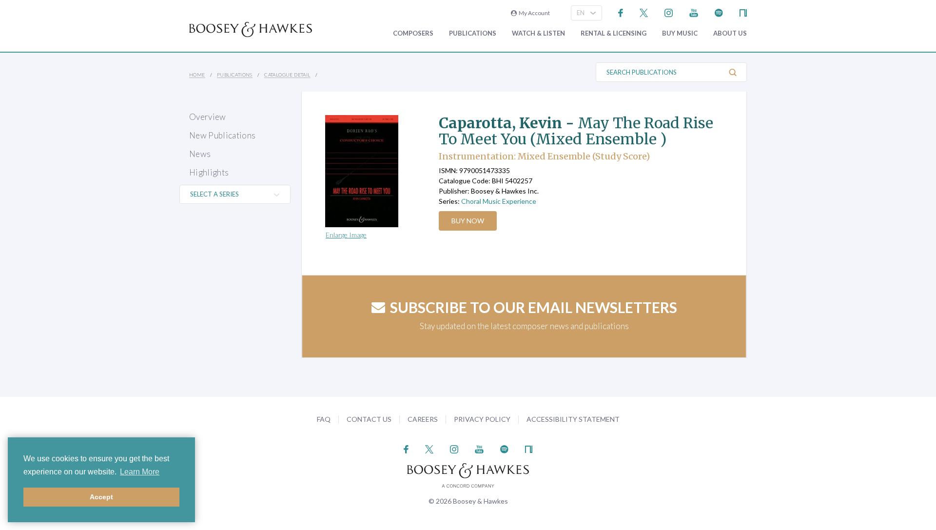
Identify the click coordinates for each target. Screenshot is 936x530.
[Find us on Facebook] (621, 12)
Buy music (680, 33)
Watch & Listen (538, 33)
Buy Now (467, 220)
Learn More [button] (139, 472)
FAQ (324, 419)
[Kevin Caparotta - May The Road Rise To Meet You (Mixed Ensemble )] (372, 171)
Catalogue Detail (287, 75)
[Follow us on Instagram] (668, 12)
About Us (730, 33)
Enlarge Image (346, 235)
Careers (423, 419)
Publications (472, 33)
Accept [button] (101, 497)
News (200, 154)
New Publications (222, 135)
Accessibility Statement (573, 419)
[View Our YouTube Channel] (693, 12)
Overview (207, 117)
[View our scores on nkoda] (743, 12)
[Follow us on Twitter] (644, 12)
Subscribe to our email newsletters (533, 307)
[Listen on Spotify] (719, 12)
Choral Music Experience (498, 201)
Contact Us (369, 419)
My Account (533, 13)
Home (197, 75)
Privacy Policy (482, 419)
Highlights (209, 172)
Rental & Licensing (613, 33)
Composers (413, 33)
